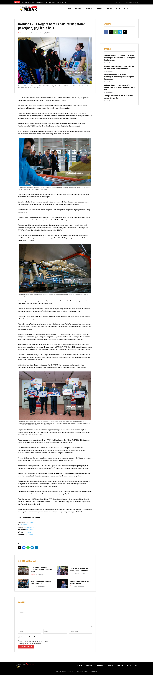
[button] (133, 8)
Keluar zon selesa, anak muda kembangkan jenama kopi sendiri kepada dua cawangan (119, 77)
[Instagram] (116, 2)
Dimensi (72, 573)
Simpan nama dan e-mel (28, 637)
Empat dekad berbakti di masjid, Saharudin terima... (80, 569)
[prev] (80, 2)
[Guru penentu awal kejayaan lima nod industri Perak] (23, 583)
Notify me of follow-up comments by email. (34, 641)
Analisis (20, 33)
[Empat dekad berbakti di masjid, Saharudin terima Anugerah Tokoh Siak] (62, 570)
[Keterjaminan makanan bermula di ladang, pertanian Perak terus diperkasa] (23, 570)
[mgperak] (28, 8)
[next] (83, 2)
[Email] (125, 32)
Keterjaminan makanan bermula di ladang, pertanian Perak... (41, 569)
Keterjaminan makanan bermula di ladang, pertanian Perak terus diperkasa (119, 67)
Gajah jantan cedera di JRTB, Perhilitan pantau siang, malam (38, 2)
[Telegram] (120, 32)
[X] (119, 2)
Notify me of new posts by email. (31, 644)
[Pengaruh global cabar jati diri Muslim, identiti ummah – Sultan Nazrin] (62, 583)
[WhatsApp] (115, 32)
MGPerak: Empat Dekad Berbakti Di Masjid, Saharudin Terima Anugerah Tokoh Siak (119, 87)
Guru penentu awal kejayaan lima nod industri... (41, 582)
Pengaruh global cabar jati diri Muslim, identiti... (81, 582)
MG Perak (30, 522)
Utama (27, 33)
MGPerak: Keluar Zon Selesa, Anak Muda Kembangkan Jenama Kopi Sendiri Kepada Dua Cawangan (119, 58)
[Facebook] (113, 2)
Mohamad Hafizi (36, 33)
